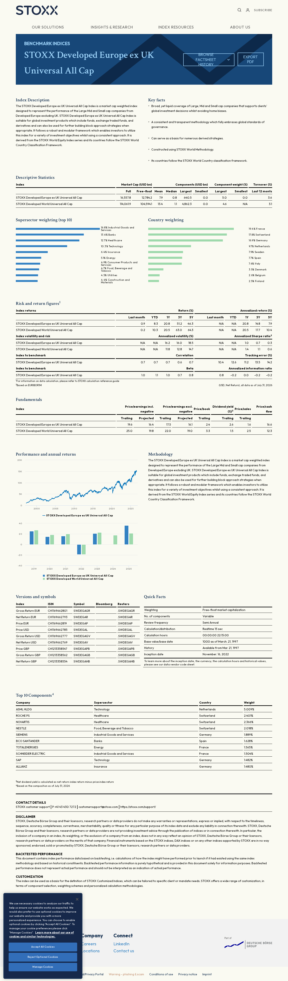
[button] (239, 10)
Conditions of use (161, 974)
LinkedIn (121, 943)
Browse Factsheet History (206, 59)
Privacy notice (187, 974)
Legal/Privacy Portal (90, 974)
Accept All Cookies (43, 946)
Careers (88, 943)
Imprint (207, 974)
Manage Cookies (42, 966)
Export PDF (250, 59)
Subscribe (263, 10)
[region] (42, 936)
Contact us (123, 950)
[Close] (77, 899)
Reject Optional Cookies (43, 956)
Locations (90, 950)
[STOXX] (37, 10)
